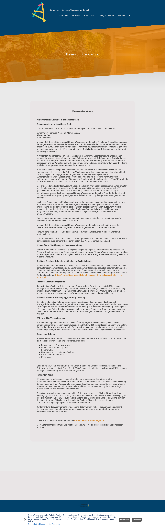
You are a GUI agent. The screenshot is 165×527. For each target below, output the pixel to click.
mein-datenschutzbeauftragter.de (89, 420)
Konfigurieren (54, 524)
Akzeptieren (124, 520)
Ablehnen (137, 520)
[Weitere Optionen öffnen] (129, 15)
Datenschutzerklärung (36, 524)
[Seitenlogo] (39, 12)
